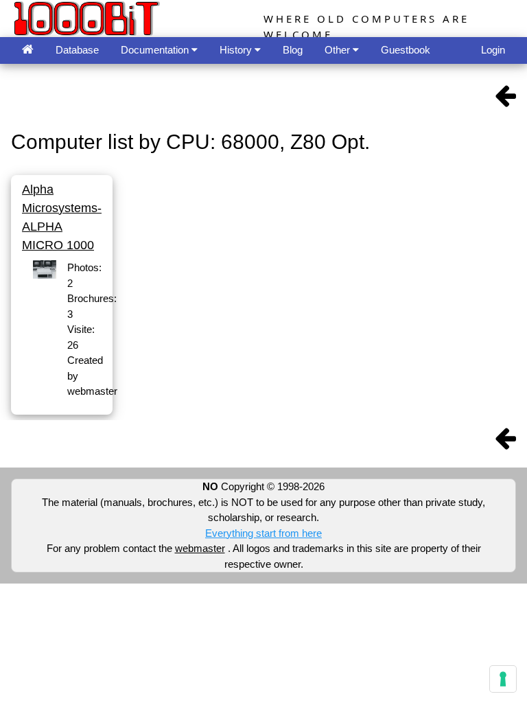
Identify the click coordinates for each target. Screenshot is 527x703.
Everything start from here (263, 533)
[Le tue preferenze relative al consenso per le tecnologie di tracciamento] (503, 679)
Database (77, 50)
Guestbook (405, 50)
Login (493, 50)
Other (339, 50)
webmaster (200, 548)
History (237, 50)
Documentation (156, 50)
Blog (293, 50)
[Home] (28, 50)
